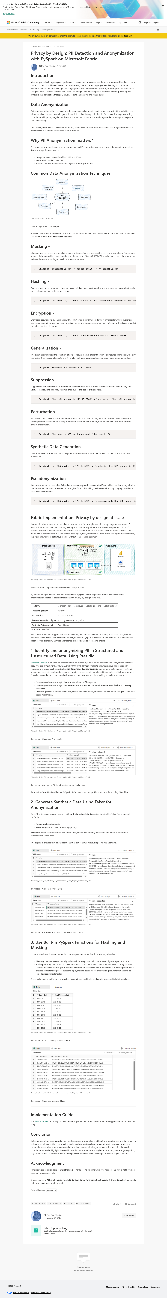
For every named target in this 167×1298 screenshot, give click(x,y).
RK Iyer (41, 66)
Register (147, 22)
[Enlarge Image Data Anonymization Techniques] (83, 197)
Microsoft (35, 662)
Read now (128, 35)
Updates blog (34, 30)
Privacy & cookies (128, 1287)
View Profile (129, 1215)
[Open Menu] (158, 30)
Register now (8, 13)
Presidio (43, 662)
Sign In (156, 22)
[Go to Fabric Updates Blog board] (36, 1230)
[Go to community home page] (23, 22)
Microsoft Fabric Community (17, 30)
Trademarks (155, 1287)
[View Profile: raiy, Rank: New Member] (34, 67)
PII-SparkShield (41, 1121)
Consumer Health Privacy (41, 1292)
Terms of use (143, 1287)
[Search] (140, 22)
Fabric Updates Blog (48, 30)
